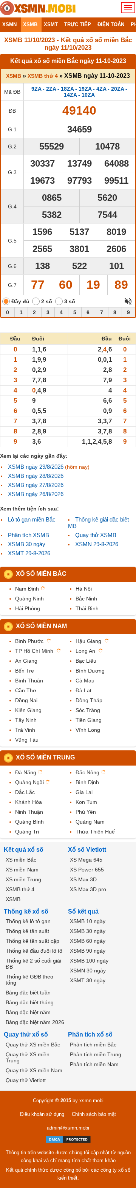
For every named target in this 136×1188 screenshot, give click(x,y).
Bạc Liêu (86, 661)
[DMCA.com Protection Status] (68, 1139)
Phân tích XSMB (28, 535)
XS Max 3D (83, 879)
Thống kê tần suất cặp (32, 941)
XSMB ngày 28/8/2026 (35, 476)
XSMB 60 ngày (87, 941)
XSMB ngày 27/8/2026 (35, 485)
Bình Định (87, 782)
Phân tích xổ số (90, 1034)
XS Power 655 (87, 870)
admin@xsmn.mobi (68, 1128)
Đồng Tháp (89, 700)
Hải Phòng (27, 608)
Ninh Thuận (29, 812)
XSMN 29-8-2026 (96, 544)
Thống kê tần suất (27, 931)
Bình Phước (29, 641)
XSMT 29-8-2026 (29, 553)
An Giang (26, 661)
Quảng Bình (29, 822)
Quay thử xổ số (26, 1034)
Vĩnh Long (88, 730)
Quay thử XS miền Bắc (33, 1044)
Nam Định (27, 589)
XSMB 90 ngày (87, 951)
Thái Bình (87, 608)
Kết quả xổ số (23, 849)
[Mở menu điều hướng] (128, 7)
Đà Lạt (83, 690)
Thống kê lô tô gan (28, 921)
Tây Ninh (26, 720)
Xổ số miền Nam (41, 626)
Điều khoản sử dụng (42, 1114)
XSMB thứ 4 (43, 76)
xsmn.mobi (91, 1100)
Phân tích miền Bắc (93, 1044)
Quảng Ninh (29, 599)
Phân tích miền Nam (94, 1064)
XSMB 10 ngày (87, 921)
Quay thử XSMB (95, 535)
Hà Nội (84, 589)
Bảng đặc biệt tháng (30, 1002)
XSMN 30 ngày (88, 970)
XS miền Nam (22, 870)
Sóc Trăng (88, 710)
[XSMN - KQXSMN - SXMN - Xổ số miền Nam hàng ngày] (38, 8)
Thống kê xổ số (26, 911)
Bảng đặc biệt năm (28, 1012)
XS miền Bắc (21, 860)
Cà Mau (85, 681)
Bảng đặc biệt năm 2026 (35, 1022)
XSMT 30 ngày (87, 980)
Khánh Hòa (28, 802)
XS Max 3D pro (88, 889)
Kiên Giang (28, 710)
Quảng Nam (90, 822)
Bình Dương (90, 671)
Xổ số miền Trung (45, 757)
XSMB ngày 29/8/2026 (35, 466)
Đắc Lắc (25, 792)
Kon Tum (86, 802)
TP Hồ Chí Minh (34, 651)
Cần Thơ (25, 690)
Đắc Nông (87, 772)
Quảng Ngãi (29, 782)
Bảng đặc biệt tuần (28, 992)
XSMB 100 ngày (89, 961)
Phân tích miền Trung (95, 1054)
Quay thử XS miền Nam (34, 1070)
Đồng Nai (26, 700)
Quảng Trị (27, 832)
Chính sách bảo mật (94, 1114)
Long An (85, 651)
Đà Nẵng (25, 772)
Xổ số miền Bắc (41, 573)
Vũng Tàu (27, 740)
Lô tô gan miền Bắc (32, 519)
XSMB (13, 76)
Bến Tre (24, 671)
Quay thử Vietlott (26, 1080)
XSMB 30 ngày (26, 544)
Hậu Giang (88, 641)
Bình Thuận (29, 681)
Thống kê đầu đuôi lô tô (34, 951)
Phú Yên (86, 812)
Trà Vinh (25, 730)
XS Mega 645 (86, 860)
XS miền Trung (23, 879)
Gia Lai (84, 792)
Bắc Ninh (86, 599)
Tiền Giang (89, 720)
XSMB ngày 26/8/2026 (35, 494)
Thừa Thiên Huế (95, 832)
